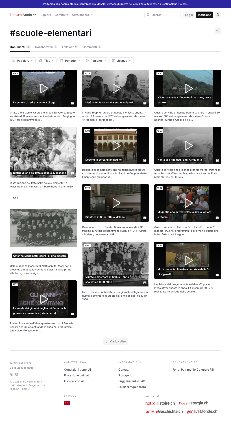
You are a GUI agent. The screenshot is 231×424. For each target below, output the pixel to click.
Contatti (123, 369)
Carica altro (118, 341)
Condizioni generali (77, 369)
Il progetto (125, 375)
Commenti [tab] (91, 47)
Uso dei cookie (74, 381)
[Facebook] (12, 374)
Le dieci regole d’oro (132, 387)
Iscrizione (204, 15)
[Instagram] (17, 374)
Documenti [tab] (19, 47)
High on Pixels (19, 388)
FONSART (29, 381)
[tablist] (115, 47)
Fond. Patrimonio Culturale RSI (193, 369)
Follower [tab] (69, 47)
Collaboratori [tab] (45, 47)
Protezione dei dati (77, 375)
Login (189, 15)
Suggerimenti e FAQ (131, 381)
